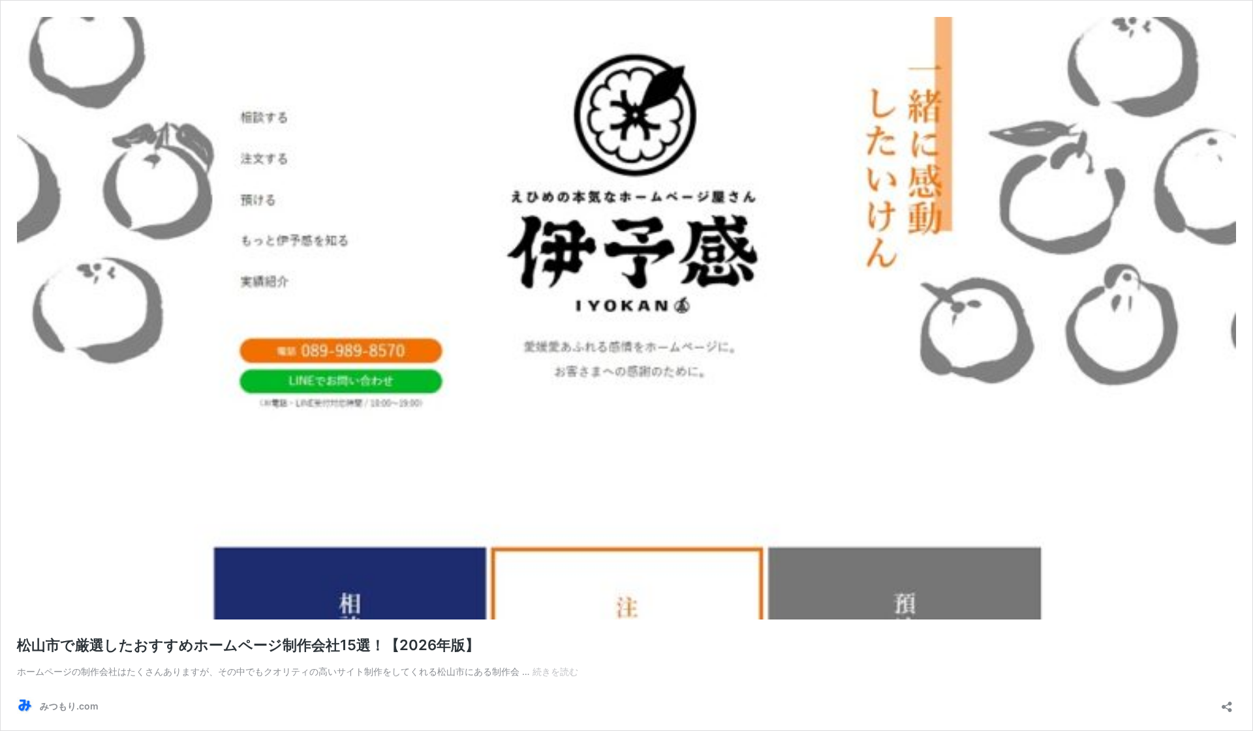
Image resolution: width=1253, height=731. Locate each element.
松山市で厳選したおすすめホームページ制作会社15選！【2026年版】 (248, 644)
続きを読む (555, 671)
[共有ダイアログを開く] (1227, 703)
